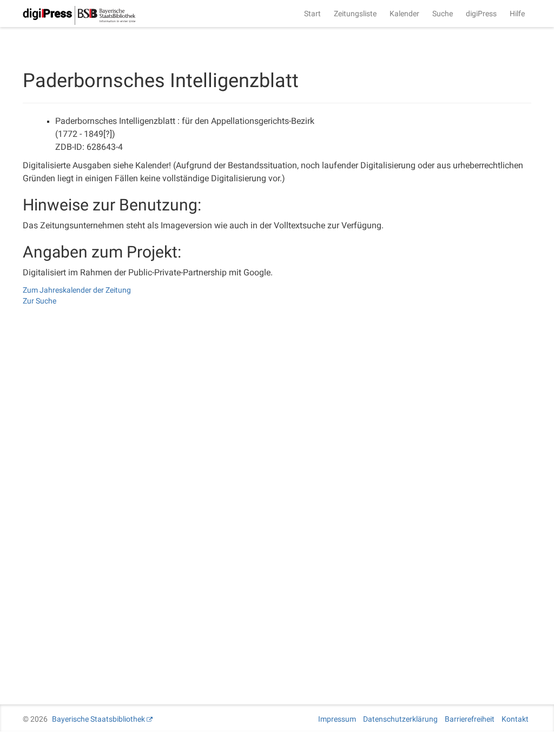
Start (312, 13)
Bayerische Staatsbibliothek (98, 719)
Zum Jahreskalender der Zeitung (77, 290)
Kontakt (515, 719)
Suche (442, 13)
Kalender (404, 13)
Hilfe (517, 13)
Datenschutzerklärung (400, 719)
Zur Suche (39, 300)
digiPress (481, 13)
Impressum (337, 719)
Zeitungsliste (355, 13)
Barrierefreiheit (469, 719)
